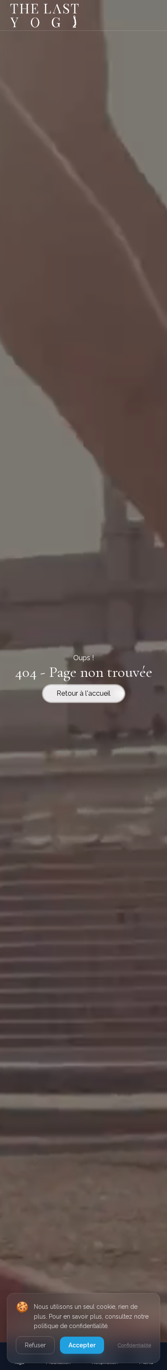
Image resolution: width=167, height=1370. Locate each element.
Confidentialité (134, 1345)
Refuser (35, 1345)
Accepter (82, 1345)
